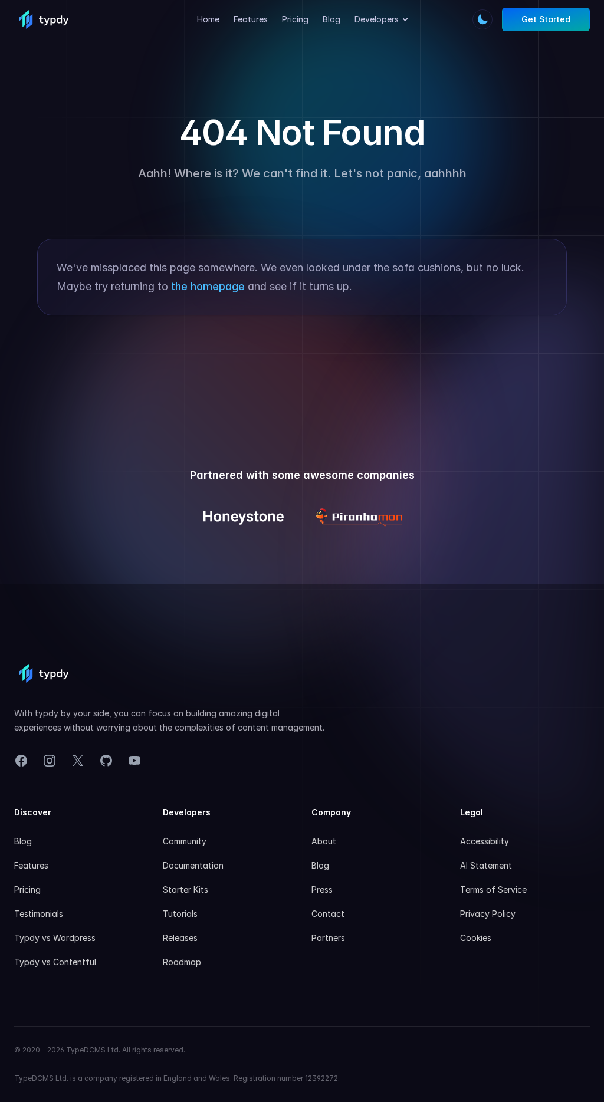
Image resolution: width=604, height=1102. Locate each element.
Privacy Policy (488, 914)
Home (208, 19)
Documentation (193, 865)
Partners (328, 938)
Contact (327, 914)
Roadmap (182, 962)
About (323, 841)
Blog (331, 19)
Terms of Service (493, 889)
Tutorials (180, 914)
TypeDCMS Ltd (92, 1049)
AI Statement (486, 865)
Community (184, 841)
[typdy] (43, 19)
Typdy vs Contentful (55, 962)
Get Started (545, 19)
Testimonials (38, 914)
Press (322, 889)
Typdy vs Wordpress (55, 938)
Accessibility (484, 841)
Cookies (475, 938)
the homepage (208, 286)
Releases (180, 938)
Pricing (295, 19)
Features (251, 19)
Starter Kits (185, 889)
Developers (376, 19)
